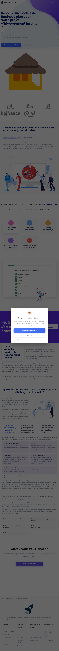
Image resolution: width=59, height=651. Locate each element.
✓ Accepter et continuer (29, 331)
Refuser (29, 335)
